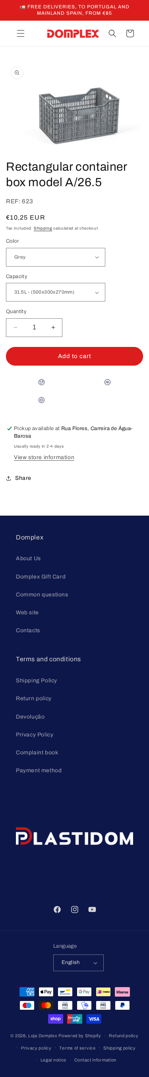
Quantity (16, 311)
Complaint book (37, 753)
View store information (44, 457)
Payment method (39, 770)
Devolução (30, 717)
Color (12, 241)
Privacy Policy (34, 735)
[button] (20, 33)
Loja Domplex (42, 1035)
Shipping (43, 228)
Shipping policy (119, 1048)
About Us (28, 558)
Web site (27, 612)
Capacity (16, 276)
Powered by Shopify (79, 1035)
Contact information (95, 1060)
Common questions (42, 595)
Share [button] (23, 478)
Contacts (28, 630)
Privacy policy (36, 1048)
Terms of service (77, 1048)
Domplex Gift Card (41, 577)
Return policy (34, 698)
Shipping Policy (36, 681)
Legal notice (53, 1060)
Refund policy (123, 1035)
